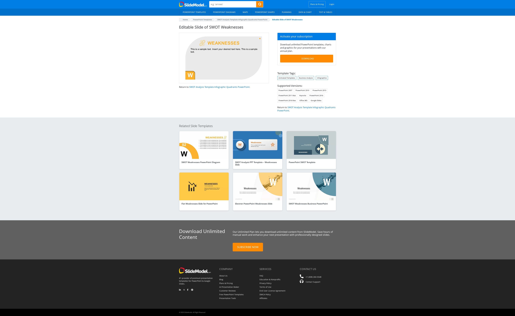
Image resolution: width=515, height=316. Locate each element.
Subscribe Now (248, 247)
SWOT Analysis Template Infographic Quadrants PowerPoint (219, 87)
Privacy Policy (265, 283)
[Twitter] (184, 290)
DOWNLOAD (307, 58)
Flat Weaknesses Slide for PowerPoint (199, 203)
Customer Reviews (227, 290)
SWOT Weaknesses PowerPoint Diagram (200, 162)
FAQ (261, 275)
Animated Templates (287, 78)
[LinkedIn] (180, 290)
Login (331, 4)
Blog (221, 279)
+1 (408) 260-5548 (313, 277)
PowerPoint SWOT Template (302, 162)
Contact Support (313, 282)
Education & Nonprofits (270, 279)
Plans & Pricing (317, 4)
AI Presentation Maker (229, 287)
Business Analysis (306, 78)
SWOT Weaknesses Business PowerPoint (308, 203)
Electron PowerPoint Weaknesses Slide (253, 203)
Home (185, 19)
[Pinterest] (192, 290)
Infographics (322, 78)
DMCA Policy (265, 294)
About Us (223, 275)
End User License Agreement (272, 290)
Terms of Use (265, 287)
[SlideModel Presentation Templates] (193, 4)
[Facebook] (188, 290)
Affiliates (263, 298)
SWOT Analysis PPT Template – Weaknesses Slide (256, 163)
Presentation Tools (227, 298)
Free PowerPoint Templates (231, 294)
